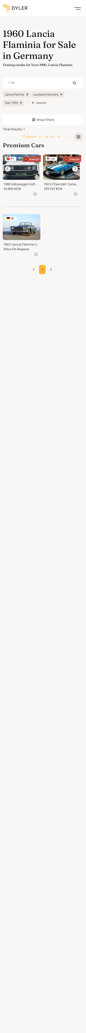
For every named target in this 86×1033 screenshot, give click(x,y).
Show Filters (45, 120)
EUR (52, 137)
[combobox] (43, 83)
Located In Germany (45, 94)
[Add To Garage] (35, 194)
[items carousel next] (75, 169)
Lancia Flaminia (14, 94)
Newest (31, 137)
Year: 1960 (11, 103)
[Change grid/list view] (70, 137)
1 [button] (42, 269)
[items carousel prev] (8, 169)
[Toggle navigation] (77, 8)
